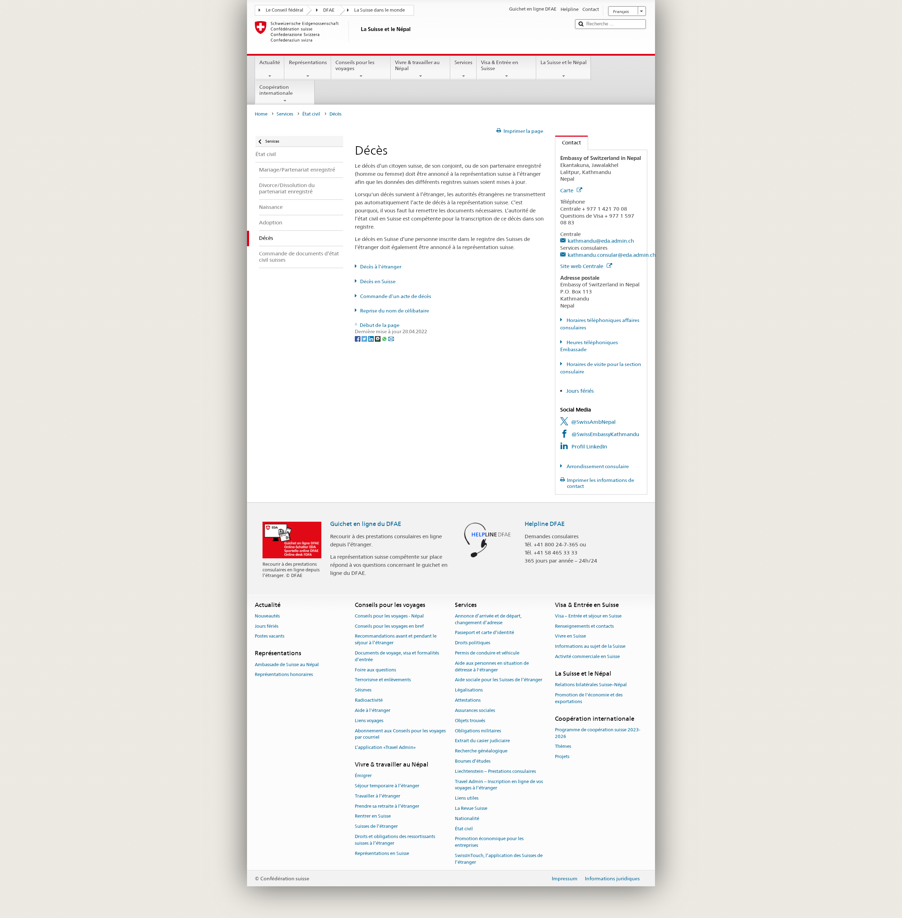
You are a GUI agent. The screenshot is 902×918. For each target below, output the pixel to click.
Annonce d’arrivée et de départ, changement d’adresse (488, 619)
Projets (562, 756)
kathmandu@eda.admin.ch (601, 240)
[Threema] (378, 338)
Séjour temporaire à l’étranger (387, 785)
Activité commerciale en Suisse (587, 656)
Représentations (308, 62)
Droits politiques (472, 643)
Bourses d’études (472, 761)
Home (261, 114)
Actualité (269, 62)
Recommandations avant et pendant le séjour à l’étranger (396, 640)
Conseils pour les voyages (355, 65)
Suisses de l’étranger (376, 826)
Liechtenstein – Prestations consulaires (495, 771)
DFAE (328, 10)
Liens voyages (369, 720)
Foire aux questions (375, 669)
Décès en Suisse (378, 281)
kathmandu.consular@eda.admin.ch (612, 255)
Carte (567, 190)
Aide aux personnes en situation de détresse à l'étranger (492, 666)
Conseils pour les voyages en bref (389, 626)
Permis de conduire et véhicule (487, 653)
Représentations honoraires (284, 674)
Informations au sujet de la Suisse (590, 646)
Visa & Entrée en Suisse (499, 65)
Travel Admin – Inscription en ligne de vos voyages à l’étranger (499, 785)
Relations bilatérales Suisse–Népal (591, 684)
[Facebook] (358, 338)
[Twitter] (365, 338)
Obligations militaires (478, 730)
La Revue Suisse (471, 808)
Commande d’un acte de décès (395, 296)
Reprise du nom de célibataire (394, 311)
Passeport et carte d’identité (484, 632)
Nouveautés (267, 616)
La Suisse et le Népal (563, 62)
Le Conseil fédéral (284, 10)
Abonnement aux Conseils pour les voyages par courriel (400, 734)
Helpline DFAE (545, 523)
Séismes (363, 690)
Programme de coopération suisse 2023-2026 (597, 733)
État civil (311, 114)
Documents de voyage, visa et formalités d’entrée (397, 656)
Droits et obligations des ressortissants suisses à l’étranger (395, 840)
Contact (568, 142)
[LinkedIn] (371, 338)
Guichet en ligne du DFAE (365, 523)
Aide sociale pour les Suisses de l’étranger (498, 680)
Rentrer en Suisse (373, 816)
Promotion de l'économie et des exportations (589, 698)
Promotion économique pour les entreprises (489, 842)
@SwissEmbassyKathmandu (605, 434)
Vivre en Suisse (570, 636)
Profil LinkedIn (589, 446)
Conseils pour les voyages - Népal (389, 616)
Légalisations (469, 690)
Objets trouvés (470, 720)
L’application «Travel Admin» (385, 747)
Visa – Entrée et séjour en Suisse (588, 616)
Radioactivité (369, 700)
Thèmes (563, 746)
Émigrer (363, 775)
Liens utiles (466, 798)
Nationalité (467, 818)
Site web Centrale (582, 266)
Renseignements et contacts (584, 626)
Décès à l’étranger (380, 266)
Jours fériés (580, 390)
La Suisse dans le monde (379, 10)
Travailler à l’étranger (377, 796)
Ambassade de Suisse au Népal (287, 664)
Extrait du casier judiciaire (482, 741)
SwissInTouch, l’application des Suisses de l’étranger (499, 859)
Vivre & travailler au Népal (417, 65)
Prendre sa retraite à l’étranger (387, 806)
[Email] (391, 338)
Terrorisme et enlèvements (383, 680)
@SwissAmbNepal (593, 421)
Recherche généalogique (481, 750)
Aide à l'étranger (372, 710)
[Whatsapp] (385, 338)
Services (463, 62)
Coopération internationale (276, 90)
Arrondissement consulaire (597, 466)
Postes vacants (269, 636)
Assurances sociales (475, 710)
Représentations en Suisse (382, 853)
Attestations (468, 700)
